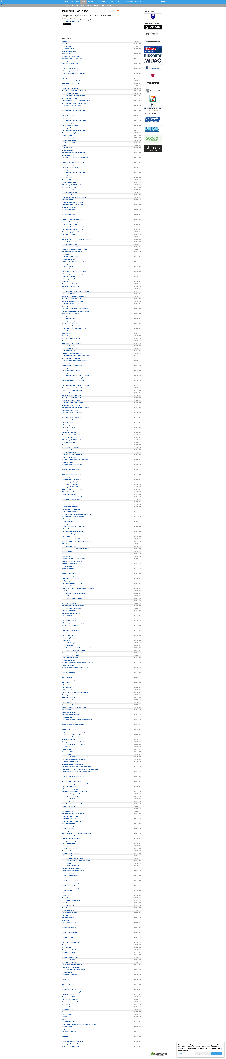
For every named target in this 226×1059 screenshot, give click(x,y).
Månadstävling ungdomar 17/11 (70, 823)
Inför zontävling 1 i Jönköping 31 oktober (72, 437)
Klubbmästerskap (66, 863)
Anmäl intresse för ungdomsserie (70, 83)
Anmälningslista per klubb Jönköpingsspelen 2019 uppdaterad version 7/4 (81, 769)
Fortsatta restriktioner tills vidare (70, 506)
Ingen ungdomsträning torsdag (70, 521)
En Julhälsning (66, 633)
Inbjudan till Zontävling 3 (68, 643)
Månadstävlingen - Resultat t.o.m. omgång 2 (73, 516)
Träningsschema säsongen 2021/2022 (72, 464)
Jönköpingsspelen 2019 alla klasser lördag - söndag (75, 756)
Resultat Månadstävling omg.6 (70, 878)
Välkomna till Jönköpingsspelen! (70, 392)
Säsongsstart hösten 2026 (69, 51)
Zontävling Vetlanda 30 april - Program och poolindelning (76, 355)
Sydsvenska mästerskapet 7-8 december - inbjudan (75, 667)
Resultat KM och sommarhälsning (70, 942)
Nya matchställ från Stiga (68, 442)
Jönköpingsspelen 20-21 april (69, 128)
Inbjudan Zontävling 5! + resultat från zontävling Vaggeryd (76, 100)
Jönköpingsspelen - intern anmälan (71, 108)
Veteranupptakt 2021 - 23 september (71, 474)
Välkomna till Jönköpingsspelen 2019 (71, 781)
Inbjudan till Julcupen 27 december (71, 400)
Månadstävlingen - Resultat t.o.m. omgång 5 (73, 605)
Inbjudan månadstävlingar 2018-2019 (71, 848)
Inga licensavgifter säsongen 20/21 (71, 484)
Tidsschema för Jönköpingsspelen (71, 868)
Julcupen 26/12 (66, 145)
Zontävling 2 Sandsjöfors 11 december (72, 412)
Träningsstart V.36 (66, 850)
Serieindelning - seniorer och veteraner (72, 58)
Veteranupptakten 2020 (68, 556)
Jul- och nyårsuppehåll (68, 155)
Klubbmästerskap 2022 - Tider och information (74, 345)
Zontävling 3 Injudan (67, 147)
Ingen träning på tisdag (68, 937)
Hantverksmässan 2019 (68, 682)
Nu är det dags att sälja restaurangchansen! (73, 992)
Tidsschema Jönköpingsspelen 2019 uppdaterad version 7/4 (77, 766)
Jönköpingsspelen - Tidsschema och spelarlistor (74, 227)
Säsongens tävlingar (67, 551)
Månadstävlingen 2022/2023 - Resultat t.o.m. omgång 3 (76, 291)
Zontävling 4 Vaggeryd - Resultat (70, 232)
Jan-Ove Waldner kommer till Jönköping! (72, 1041)
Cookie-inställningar (64, 1054)
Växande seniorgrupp (67, 236)
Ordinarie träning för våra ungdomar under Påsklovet (75, 482)
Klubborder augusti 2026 (68, 48)
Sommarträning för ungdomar (69, 207)
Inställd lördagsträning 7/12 (69, 665)
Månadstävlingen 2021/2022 (69, 452)
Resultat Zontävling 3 (67, 123)
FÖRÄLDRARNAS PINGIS (68, 293)
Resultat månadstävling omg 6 (70, 786)
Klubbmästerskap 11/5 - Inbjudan (70, 93)
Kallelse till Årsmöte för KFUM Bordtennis (72, 202)
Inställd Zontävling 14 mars (69, 591)
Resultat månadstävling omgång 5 (71, 883)
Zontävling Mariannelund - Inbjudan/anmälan (73, 380)
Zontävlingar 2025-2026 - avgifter (70, 61)
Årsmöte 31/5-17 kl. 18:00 (68, 940)
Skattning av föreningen (68, 1011)
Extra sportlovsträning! (68, 491)
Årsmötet (64, 935)
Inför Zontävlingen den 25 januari (70, 618)
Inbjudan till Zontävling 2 (68, 672)
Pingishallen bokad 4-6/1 (68, 142)
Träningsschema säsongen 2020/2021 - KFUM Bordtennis (77, 548)
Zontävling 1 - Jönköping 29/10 (70, 321)
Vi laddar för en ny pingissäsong (70, 469)
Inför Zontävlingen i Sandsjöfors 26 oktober (73, 685)
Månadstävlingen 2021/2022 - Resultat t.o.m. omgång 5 (76, 385)
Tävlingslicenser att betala (68, 43)
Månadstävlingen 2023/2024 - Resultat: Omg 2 (74, 172)
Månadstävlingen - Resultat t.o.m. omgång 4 (73, 623)
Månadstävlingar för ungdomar (70, 543)
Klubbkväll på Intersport (68, 1006)
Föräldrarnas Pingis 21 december (70, 655)
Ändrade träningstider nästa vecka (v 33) (72, 561)
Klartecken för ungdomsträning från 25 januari (74, 496)
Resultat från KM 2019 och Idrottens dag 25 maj (74, 744)
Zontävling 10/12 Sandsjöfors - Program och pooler (75, 296)
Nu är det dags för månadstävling (70, 999)
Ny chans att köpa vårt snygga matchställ (72, 420)
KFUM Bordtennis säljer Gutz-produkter (72, 454)
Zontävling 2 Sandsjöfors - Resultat (71, 284)
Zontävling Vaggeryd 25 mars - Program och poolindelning (77, 239)
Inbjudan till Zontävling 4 (68, 610)
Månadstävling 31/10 (67, 519)
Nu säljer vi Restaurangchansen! (70, 125)
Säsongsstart (65, 925)
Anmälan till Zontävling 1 (68, 697)
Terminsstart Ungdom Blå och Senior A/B (72, 204)
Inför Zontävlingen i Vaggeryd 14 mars (72, 598)
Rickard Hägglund (66, 915)
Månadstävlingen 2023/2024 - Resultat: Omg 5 (74, 120)
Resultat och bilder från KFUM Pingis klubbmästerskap (76, 860)
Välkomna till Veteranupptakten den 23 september (75, 459)
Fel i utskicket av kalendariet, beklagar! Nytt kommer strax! (77, 719)
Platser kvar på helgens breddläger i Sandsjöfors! (74, 831)
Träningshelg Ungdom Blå (68, 415)
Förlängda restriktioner (68, 504)
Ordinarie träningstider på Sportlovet (71, 383)
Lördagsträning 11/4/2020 (69, 581)
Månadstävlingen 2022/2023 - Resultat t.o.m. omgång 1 (76, 311)
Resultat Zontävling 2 (67, 645)
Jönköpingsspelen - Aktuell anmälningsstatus (74, 103)
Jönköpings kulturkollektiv (133, 1)
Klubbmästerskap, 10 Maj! (68, 1021)
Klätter (120, 1)
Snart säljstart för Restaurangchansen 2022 (73, 417)
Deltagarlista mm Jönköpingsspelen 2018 (73, 870)
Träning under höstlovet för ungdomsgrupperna (74, 526)
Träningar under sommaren (69, 945)
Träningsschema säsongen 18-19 (70, 853)
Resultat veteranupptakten (69, 843)
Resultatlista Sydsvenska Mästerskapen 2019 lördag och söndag (78, 647)
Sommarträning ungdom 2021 (69, 477)
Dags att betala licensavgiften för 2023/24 (73, 162)
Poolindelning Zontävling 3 (69, 133)
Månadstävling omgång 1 (68, 917)
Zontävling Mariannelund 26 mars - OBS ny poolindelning (76, 373)
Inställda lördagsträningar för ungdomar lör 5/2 (74, 390)
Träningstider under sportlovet (70, 974)
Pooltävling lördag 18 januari (69, 628)
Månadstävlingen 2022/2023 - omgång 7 (72, 229)
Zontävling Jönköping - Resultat (70, 175)
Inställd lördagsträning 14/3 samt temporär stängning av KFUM (78, 588)
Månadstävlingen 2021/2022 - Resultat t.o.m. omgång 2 (76, 425)
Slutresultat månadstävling (69, 962)
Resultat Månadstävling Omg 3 (70, 816)
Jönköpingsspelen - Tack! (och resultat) (72, 217)
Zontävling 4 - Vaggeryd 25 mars (70, 264)
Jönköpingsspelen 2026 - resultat (70, 68)
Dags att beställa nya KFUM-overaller (71, 435)
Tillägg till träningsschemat (69, 712)
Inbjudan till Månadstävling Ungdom (71, 269)
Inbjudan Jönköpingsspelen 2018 (70, 880)
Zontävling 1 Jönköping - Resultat (70, 303)
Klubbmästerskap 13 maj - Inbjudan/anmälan (73, 222)
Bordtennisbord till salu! (68, 994)
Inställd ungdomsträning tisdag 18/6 (71, 734)
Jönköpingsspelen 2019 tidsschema (71, 774)
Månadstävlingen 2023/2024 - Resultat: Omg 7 (74, 90)
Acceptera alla (216, 1054)
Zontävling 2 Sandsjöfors (68, 422)
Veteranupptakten (66, 846)
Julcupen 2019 (66, 640)
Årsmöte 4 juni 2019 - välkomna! (70, 739)
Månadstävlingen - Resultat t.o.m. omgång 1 (73, 531)
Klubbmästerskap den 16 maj (69, 348)
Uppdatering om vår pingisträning (70, 501)
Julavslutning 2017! (67, 902)
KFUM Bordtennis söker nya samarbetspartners (74, 197)
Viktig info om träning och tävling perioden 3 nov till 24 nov (77, 514)
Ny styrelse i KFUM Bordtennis (70, 932)
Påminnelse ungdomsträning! (69, 494)
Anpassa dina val (183, 1053)
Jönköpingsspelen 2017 (68, 959)
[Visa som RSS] (118, 11)
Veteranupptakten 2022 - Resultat (70, 313)
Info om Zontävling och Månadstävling (72, 964)
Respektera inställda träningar (69, 511)
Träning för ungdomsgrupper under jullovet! (73, 803)
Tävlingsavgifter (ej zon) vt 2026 (70, 63)
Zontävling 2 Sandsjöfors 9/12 (70, 167)
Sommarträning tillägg (68, 749)
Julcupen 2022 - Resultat (68, 276)
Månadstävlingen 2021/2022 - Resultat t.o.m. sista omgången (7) (78, 363)
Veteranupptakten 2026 (68, 53)
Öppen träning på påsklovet (69, 1031)
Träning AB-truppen (67, 898)
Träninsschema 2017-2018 (69, 927)
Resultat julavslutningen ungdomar (71, 808)
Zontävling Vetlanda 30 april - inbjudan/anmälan (74, 368)
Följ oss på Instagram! (68, 566)
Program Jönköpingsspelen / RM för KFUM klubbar (75, 1029)
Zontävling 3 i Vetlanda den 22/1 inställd (72, 395)
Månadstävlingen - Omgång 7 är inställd (72, 583)
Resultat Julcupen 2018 (68, 801)
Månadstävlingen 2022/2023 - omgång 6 (72, 244)
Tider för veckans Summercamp (70, 467)
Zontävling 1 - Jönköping (68, 194)
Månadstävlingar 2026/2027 (69, 46)
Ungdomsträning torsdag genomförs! (71, 578)
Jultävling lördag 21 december (70, 657)
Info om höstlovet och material (70, 912)
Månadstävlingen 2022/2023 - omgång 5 (72, 251)
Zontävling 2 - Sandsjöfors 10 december (72, 301)
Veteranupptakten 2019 (68, 709)
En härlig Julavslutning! (68, 890)
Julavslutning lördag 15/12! (69, 818)
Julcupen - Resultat (67, 135)
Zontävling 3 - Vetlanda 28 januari (70, 286)
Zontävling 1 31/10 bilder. (68, 427)
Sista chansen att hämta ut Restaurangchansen (74, 378)
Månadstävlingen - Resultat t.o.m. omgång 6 (73, 593)
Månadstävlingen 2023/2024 (75, 11)
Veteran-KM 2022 (66, 333)
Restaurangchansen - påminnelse (70, 113)
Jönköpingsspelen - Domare (69, 98)
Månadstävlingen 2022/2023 (69, 318)
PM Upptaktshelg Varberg (68, 855)
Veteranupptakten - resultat (69, 187)
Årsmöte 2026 (65, 41)
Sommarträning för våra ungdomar (71, 336)
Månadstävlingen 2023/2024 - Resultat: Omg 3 (74, 152)
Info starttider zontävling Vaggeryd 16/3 (72, 789)
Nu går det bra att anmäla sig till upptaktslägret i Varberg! (76, 732)
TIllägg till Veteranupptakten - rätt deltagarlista (74, 707)
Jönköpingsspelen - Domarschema (71, 358)
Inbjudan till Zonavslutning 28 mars (71, 595)
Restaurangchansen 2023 (68, 259)
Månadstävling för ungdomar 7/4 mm (71, 873)
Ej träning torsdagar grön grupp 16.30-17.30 (73, 841)
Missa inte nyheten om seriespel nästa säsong (74, 73)
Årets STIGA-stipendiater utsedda (70, 326)
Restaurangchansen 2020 (68, 660)
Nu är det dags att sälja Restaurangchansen (73, 813)
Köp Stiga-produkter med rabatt (70, 316)
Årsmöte (64, 1016)
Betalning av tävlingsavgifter (69, 160)
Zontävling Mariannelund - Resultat (71, 370)
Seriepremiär (65, 920)
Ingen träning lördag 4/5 (68, 746)
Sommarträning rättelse (68, 568)
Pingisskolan (65, 979)
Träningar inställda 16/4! (68, 1026)
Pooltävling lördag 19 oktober (69, 695)
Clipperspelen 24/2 (67, 118)
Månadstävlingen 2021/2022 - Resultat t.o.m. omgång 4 (76, 397)
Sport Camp (65, 1036)
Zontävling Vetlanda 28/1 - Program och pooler (74, 271)
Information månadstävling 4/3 (70, 246)
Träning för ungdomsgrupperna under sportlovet (74, 791)
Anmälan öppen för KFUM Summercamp (72, 343)
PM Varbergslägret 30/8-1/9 (69, 727)
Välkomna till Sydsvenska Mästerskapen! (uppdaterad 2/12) (77, 662)
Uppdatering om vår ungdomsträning (71, 479)
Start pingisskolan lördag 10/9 (70, 323)
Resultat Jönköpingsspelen (69, 954)
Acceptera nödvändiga (203, 1054)
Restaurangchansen (67, 972)
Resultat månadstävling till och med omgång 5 (74, 969)
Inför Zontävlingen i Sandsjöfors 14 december (74, 650)
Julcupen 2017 (66, 893)
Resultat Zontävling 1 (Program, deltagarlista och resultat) (76, 833)
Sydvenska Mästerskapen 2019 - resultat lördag (74, 652)
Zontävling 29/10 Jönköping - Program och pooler (75, 308)
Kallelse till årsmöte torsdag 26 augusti (72, 472)
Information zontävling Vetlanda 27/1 (71, 794)
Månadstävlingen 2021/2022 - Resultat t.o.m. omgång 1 (76, 440)
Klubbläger (65, 930)
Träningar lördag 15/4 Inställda (70, 950)
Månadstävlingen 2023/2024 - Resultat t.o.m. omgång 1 (76, 185)
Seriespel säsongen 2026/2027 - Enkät (72, 76)
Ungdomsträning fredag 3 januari (70, 630)
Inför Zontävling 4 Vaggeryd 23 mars (71, 105)
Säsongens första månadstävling (70, 1001)
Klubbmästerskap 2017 (68, 947)
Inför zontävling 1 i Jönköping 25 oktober (72, 529)
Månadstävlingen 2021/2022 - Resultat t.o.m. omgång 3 (76, 407)
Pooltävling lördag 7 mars (68, 600)
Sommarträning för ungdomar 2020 (71, 573)
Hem (67, 1)
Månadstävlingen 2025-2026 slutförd (71, 71)
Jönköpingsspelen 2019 (68, 798)
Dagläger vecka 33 (67, 571)
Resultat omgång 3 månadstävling (71, 900)
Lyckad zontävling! (67, 177)
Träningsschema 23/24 (68, 199)
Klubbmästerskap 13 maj (68, 214)
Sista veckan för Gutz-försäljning (70, 447)
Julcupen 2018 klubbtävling (69, 806)
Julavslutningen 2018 (67, 811)
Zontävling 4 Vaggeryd (68, 115)
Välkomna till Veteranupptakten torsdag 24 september (76, 541)
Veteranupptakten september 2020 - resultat (73, 539)
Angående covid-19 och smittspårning (72, 489)
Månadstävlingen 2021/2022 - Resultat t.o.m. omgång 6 (76, 375)
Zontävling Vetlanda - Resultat (69, 350)
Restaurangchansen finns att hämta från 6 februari (75, 388)
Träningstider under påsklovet (69, 952)
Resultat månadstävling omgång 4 (71, 888)
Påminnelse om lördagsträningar (70, 576)
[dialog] (200, 1049)
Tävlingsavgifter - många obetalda (71, 56)
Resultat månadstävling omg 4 (70, 796)
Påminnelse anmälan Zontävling (70, 88)
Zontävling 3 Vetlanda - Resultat (70, 256)
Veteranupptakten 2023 (68, 189)
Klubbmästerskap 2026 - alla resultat (71, 66)
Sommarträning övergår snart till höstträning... (73, 724)
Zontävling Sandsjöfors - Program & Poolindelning (75, 157)
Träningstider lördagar (68, 553)
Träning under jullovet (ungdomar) (70, 638)
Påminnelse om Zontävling (69, 182)
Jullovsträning (65, 895)
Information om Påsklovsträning (70, 875)
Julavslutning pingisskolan (69, 279)
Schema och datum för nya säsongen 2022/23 (74, 328)
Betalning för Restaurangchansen (70, 241)
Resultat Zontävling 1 (67, 677)
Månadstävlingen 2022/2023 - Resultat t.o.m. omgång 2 (76, 298)
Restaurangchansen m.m (68, 905)
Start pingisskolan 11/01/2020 (70, 625)
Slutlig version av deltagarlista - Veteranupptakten (74, 704)
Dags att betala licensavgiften (69, 340)
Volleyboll (111, 1)
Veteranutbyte (65, 254)
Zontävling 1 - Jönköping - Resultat (71, 524)
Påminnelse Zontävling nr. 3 (69, 140)
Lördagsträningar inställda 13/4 (70, 761)
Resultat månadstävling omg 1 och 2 (71, 821)
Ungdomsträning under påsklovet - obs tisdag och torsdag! (77, 784)
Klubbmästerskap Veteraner (69, 209)
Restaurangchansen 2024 (68, 170)
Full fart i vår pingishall (68, 462)
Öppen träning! (66, 1019)
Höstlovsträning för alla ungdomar (71, 690)
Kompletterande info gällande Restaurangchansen (75, 249)
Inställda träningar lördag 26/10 (70, 680)
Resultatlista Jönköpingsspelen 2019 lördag (73, 759)
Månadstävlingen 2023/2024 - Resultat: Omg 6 (74, 110)
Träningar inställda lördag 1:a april (70, 957)
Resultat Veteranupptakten (69, 457)
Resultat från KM (66, 1014)
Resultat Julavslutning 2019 (69, 635)
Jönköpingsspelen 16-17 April (70, 1044)
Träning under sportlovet (68, 885)
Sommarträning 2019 (67, 751)
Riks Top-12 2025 (66, 78)
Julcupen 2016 (66, 987)
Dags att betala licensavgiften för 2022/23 (73, 261)
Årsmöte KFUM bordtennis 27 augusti (71, 563)
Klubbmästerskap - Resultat (69, 212)
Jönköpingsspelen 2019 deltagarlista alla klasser (74, 779)
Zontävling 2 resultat (67, 150)
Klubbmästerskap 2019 (68, 754)
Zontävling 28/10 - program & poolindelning (73, 180)
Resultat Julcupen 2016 (68, 984)
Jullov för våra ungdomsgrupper (70, 288)
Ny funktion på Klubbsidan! (69, 620)
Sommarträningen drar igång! (69, 729)
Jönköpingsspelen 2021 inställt (70, 487)
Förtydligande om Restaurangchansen (72, 137)
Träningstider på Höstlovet (69, 432)
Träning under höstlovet (68, 828)
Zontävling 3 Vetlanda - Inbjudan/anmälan (72, 402)
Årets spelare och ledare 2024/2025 (71, 81)
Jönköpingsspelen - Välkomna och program (73, 95)
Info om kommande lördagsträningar (71, 608)
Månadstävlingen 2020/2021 (69, 546)
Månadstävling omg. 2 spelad (69, 907)
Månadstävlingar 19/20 (68, 687)
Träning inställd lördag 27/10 (69, 826)
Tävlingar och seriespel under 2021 (71, 499)
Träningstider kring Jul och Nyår (70, 410)
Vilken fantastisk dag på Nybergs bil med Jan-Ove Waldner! (77, 1034)
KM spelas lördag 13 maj (68, 234)
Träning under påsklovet (68, 586)
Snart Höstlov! (65, 306)
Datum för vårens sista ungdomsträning (72, 219)
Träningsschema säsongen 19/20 (70, 714)
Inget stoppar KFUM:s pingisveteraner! (72, 509)
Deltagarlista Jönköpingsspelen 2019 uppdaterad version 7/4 (77, 771)
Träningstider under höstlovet (69, 997)
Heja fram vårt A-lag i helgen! (69, 836)
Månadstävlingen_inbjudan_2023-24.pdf (72, 21)
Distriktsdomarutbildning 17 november (72, 675)
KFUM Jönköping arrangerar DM (70, 1046)
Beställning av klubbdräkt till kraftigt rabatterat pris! (75, 692)
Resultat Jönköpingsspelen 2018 (70, 865)
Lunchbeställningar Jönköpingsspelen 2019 (73, 764)
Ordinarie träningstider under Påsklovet (72, 365)
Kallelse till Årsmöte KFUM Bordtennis (71, 331)
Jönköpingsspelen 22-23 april (69, 266)
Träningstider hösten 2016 (68, 1009)
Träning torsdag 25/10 (68, 910)
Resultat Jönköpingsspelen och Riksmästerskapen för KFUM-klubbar (80, 1024)
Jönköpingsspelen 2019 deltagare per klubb (73, 776)
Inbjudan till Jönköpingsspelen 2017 (71, 967)
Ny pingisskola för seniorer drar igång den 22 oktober (76, 444)
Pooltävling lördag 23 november (70, 670)
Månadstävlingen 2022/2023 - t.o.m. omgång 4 (74, 274)
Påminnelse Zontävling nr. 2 (69, 165)
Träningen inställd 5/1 (67, 982)
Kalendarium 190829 (67, 717)
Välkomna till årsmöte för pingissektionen (73, 858)
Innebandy (102, 1)
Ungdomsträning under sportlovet (71, 613)
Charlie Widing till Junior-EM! (69, 603)
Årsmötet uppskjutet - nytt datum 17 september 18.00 (75, 558)
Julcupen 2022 (66, 281)
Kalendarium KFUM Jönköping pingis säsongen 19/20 (76, 722)
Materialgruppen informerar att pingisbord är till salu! (75, 742)
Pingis (83, 1)
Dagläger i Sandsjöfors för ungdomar (71, 838)
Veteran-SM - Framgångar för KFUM (71, 338)
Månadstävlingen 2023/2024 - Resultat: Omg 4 (74, 130)
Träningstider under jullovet (69, 989)
